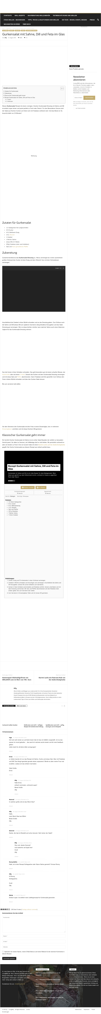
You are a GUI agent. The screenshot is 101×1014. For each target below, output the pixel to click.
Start (3, 28)
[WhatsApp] (18, 43)
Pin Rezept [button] (41, 487)
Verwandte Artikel (9, 706)
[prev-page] (62, 706)
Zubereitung (8, 93)
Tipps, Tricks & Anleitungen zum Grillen (43, 20)
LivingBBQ (11, 1009)
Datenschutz (78, 1009)
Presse (92, 20)
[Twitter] (9, 43)
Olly (6, 37)
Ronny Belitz (13, 862)
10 (26, 37)
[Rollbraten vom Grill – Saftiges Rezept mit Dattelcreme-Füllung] (34, 716)
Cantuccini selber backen (9, 725)
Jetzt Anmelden (89, 97)
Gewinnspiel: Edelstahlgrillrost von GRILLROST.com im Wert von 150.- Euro (16, 679)
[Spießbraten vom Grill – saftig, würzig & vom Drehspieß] (55, 716)
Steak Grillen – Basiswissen (14, 20)
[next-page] (64, 706)
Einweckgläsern (7, 429)
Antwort (11, 751)
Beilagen (17, 30)
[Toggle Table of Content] (61, 88)
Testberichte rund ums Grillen (65, 15)
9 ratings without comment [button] (29, 909)
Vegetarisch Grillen (32, 30)
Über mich (27, 24)
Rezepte (12, 30)
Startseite (8, 15)
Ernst (10, 757)
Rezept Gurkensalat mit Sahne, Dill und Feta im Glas (20, 97)
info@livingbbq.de (20, 984)
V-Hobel (22, 374)
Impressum (86, 1009)
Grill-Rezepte (20, 15)
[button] (98, 20)
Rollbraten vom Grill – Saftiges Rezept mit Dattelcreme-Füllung (33, 726)
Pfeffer (19, 377)
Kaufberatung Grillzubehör (39, 15)
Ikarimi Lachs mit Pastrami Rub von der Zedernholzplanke (52, 679)
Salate (23, 30)
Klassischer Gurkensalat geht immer (15, 95)
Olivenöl (11, 235)
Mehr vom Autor (21, 706)
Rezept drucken (28, 487)
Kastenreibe (6, 374)
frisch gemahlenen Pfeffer (20, 246)
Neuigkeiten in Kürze (12, 24)
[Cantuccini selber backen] (12, 716)
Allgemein (8, 28)
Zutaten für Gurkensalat (11, 91)
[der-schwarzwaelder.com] (84, 59)
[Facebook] (4, 43)
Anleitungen (10, 101)
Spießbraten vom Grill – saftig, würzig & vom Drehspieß (55, 726)
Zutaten (9, 99)
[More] (23, 43)
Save (14, 43)
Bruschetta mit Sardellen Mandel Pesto (50, 979)
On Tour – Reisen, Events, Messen (74, 20)
